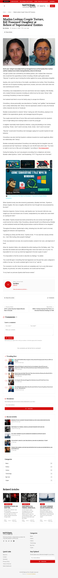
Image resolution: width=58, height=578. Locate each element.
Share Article (9, 32)
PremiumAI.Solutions (31, 574)
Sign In (52, 6)
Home (4, 12)
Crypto (31, 547)
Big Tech (32, 545)
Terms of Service (7, 563)
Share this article (10, 297)
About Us (5, 554)
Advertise (5, 559)
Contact (5, 557)
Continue (10, 338)
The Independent (43, 148)
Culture (9, 12)
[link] (8, 170)
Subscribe (30, 408)
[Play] (42, 164)
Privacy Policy (6, 561)
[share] (49, 170)
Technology (33, 543)
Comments (51, 297)
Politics (31, 538)
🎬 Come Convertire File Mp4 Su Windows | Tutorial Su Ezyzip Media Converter (28, 171)
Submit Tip (42, 6)
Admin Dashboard (7, 566)
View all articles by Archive (20, 289)
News (31, 536)
